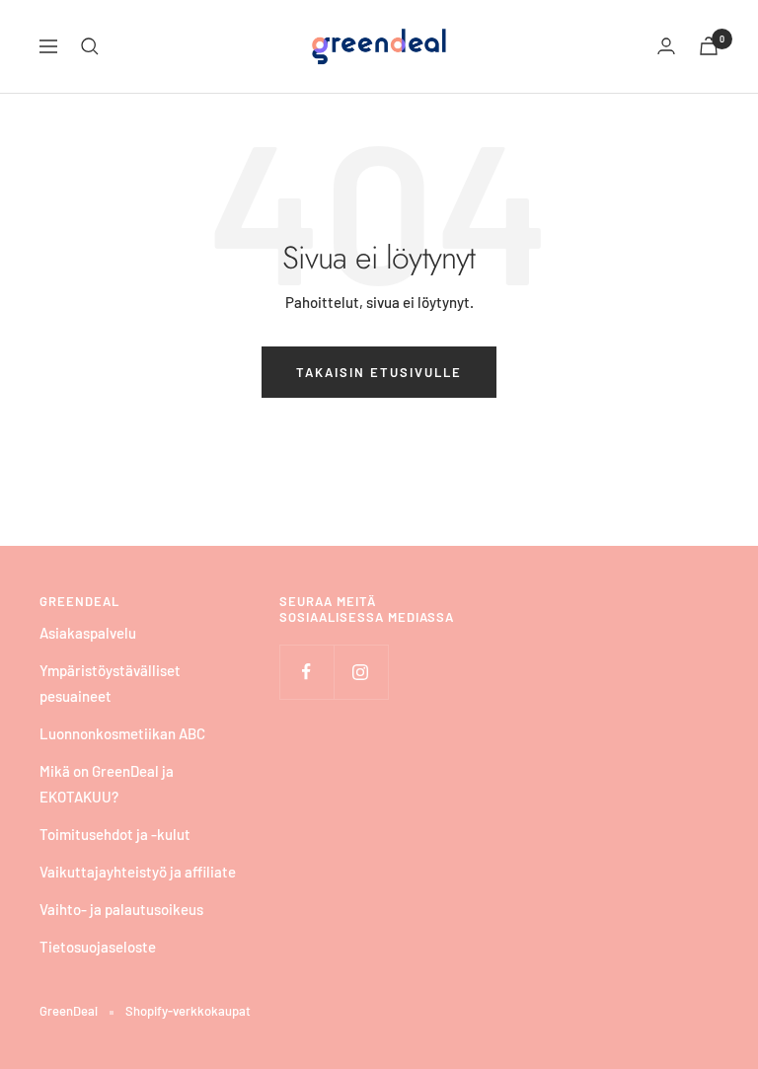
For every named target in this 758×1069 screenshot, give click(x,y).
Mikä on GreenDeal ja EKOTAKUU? (106, 783)
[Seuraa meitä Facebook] (306, 672)
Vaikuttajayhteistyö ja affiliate (137, 871)
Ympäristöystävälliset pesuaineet (110, 683)
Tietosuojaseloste (97, 946)
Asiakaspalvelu (87, 633)
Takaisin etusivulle (379, 372)
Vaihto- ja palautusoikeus (121, 909)
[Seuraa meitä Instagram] (361, 672)
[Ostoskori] (709, 46)
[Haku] (90, 46)
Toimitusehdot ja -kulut (114, 834)
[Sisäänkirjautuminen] (666, 46)
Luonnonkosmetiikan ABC (122, 733)
